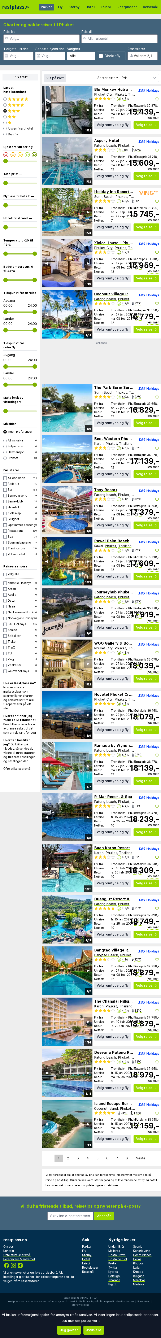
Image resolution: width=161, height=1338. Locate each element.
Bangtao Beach (106, 955)
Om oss (8, 1246)
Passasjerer (136, 49)
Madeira (138, 1284)
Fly (60, 7)
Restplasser (127, 7)
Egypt (112, 1284)
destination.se (125, 1301)
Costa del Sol (117, 1259)
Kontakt (8, 1250)
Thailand (134, 94)
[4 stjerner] (20, 105)
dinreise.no (143, 1301)
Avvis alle (93, 1330)
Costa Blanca (142, 1255)
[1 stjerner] (20, 123)
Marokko (139, 1280)
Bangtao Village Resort (116, 950)
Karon (99, 444)
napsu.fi (109, 1301)
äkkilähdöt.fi (77, 1301)
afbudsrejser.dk (58, 1301)
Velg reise (144, 125)
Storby (74, 7)
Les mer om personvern (80, 1321)
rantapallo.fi (94, 1301)
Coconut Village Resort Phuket (123, 294)
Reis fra (9, 32)
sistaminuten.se (36, 1301)
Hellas (137, 1259)
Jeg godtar (69, 1330)
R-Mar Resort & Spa (113, 796)
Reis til (86, 32)
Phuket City (103, 94)
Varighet (73, 49)
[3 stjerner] (20, 111)
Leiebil (106, 7)
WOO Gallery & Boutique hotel (122, 643)
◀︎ (46, 110)
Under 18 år (116, 1246)
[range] (5, 161)
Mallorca (114, 1250)
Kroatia (138, 1271)
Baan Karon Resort (112, 848)
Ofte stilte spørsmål (17, 768)
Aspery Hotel (106, 140)
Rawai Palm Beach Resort (118, 541)
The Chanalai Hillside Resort (121, 1001)
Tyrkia (112, 1267)
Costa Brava (117, 1255)
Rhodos (138, 1263)
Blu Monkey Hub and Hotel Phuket (126, 89)
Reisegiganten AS (85, 1298)
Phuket (120, 94)
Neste (140, 1158)
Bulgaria (138, 1276)
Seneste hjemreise (50, 49)
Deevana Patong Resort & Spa (123, 1052)
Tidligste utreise (16, 49)
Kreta (112, 1263)
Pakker (46, 7)
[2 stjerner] (20, 117)
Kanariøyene (141, 1250)
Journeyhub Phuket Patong (120, 592)
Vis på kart (55, 78)
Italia (136, 1267)
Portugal (114, 1276)
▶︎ (88, 110)
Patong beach (105, 146)
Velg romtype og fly (113, 125)
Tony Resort (105, 490)
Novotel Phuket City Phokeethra (124, 694)
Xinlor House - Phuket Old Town (124, 243)
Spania (137, 1246)
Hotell (90, 7)
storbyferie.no (81, 1304)
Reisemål (150, 7)
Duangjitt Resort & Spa (116, 899)
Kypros (113, 1271)
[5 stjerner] (20, 99)
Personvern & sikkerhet (19, 1259)
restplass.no (16, 1301)
